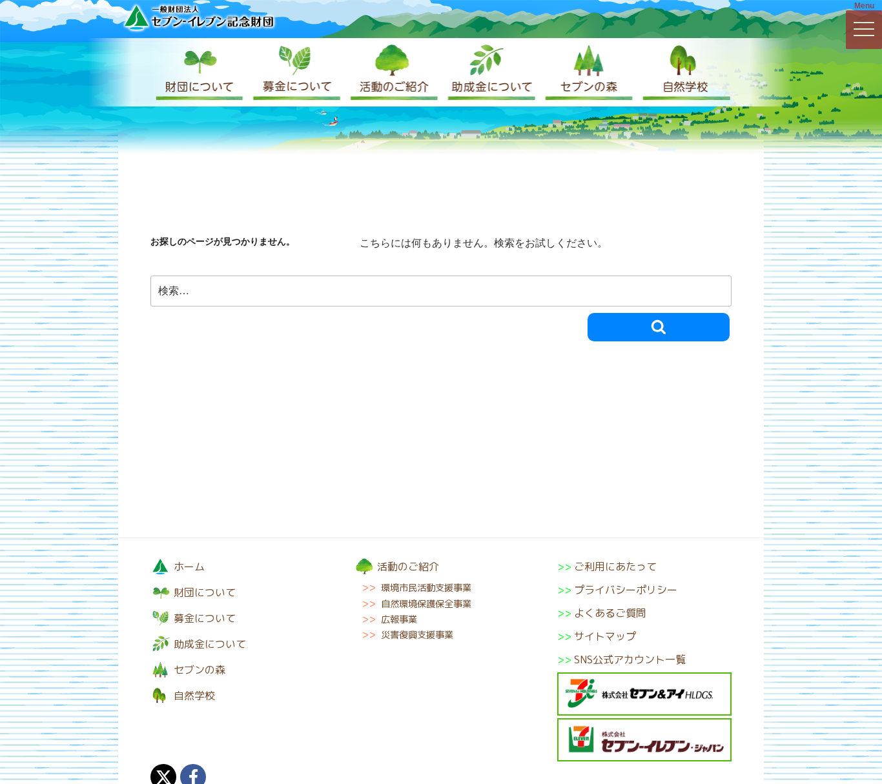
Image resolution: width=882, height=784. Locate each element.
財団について (198, 72)
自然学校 (683, 72)
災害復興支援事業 (417, 634)
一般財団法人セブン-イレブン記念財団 (199, 17)
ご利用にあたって (615, 566)
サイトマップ (605, 636)
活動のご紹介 (392, 72)
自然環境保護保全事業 (426, 604)
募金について (295, 72)
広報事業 (399, 619)
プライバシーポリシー (625, 590)
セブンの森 (586, 72)
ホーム (189, 566)
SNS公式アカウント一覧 (630, 659)
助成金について (489, 72)
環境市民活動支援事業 (426, 587)
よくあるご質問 (610, 613)
